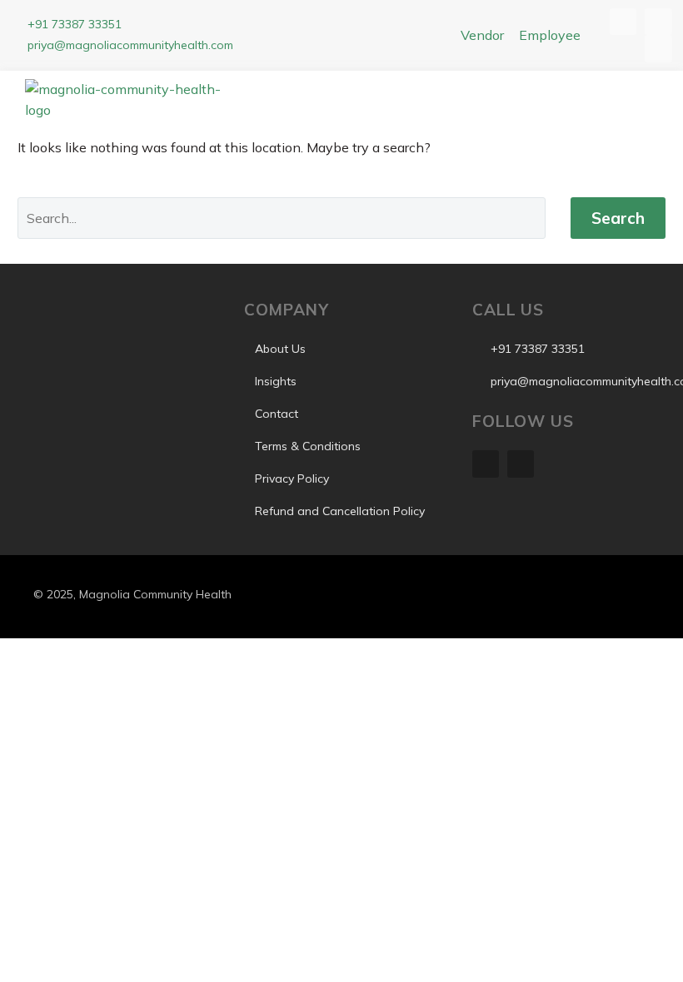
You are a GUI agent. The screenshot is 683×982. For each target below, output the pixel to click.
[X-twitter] (520, 463)
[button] (469, 104)
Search (618, 218)
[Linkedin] (485, 463)
